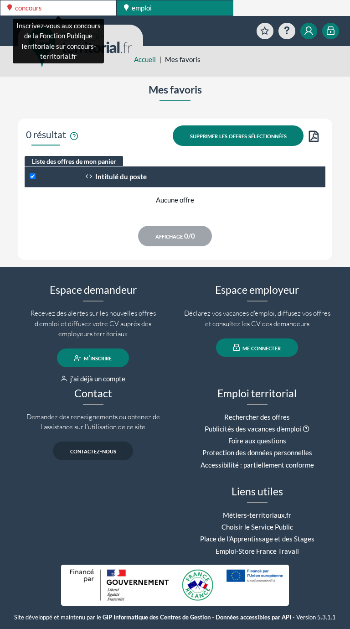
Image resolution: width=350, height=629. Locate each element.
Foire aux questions (257, 441)
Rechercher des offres (257, 417)
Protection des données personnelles (257, 452)
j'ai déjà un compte (97, 378)
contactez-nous (93, 451)
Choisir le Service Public (257, 527)
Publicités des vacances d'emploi (253, 429)
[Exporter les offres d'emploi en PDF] (314, 137)
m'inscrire (97, 358)
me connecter (261, 347)
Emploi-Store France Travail (257, 551)
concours (28, 8)
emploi (141, 8)
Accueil (145, 59)
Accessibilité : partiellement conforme (257, 465)
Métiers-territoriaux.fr (257, 515)
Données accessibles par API (253, 617)
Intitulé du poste (120, 176)
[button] (306, 429)
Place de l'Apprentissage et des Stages (257, 539)
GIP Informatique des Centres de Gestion (157, 617)
